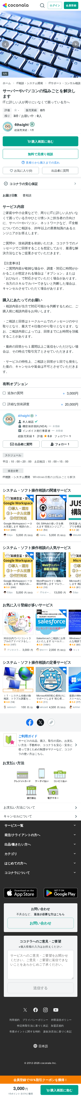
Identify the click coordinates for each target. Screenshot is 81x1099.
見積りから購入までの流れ (43, 162)
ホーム (7, 83)
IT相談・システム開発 (29, 83)
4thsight (24, 415)
